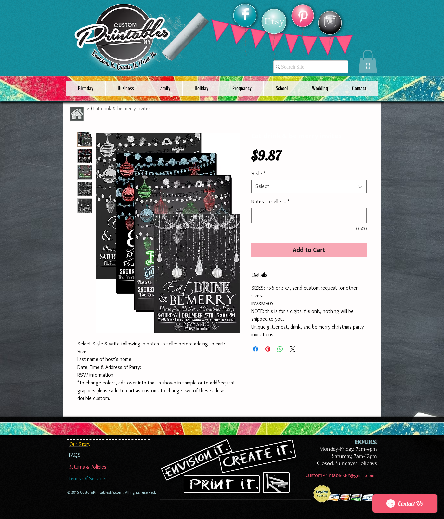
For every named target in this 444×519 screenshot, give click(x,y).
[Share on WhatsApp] (280, 349)
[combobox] (309, 186)
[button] (368, 61)
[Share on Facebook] (255, 349)
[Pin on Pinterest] (268, 349)
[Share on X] (292, 349)
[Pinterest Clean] (303, 16)
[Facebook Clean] (245, 14)
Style (258, 173)
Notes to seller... (270, 202)
